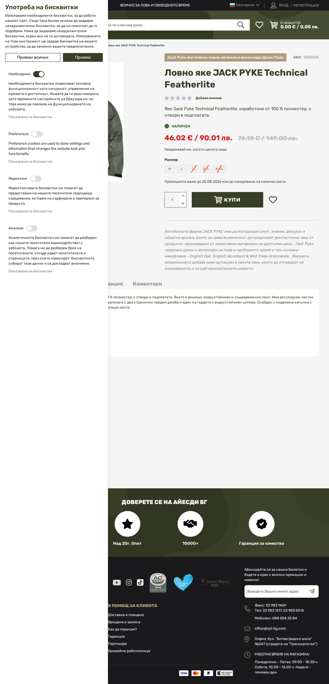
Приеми (83, 57)
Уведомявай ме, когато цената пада (195, 149)
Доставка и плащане (126, 615)
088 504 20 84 (284, 618)
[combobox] (173, 25)
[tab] (147, 284)
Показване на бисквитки (30, 117)
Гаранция (116, 636)
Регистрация (306, 5)
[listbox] (241, 169)
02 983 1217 (272, 610)
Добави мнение (209, 98)
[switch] (38, 74)
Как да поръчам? (122, 629)
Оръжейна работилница (129, 651)
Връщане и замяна (124, 622)
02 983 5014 (293, 610)
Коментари (147, 284)
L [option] (182, 169)
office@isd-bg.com (270, 628)
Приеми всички (32, 57)
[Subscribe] (313, 591)
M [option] (169, 169)
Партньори (117, 644)
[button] (245, 5)
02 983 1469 (276, 605)
